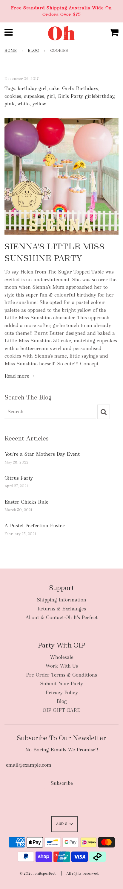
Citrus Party (18, 478)
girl (51, 96)
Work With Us (61, 666)
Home (10, 50)
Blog (33, 50)
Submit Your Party (61, 683)
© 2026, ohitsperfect (37, 873)
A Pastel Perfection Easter (34, 525)
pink (9, 104)
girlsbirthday (99, 96)
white (23, 104)
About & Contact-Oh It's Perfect (61, 617)
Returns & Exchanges (61, 609)
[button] (64, 824)
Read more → (19, 376)
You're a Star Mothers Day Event (42, 454)
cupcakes (34, 96)
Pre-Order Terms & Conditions (61, 675)
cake (54, 88)
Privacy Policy (61, 692)
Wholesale (61, 657)
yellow (39, 104)
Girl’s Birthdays (80, 88)
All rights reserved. (82, 873)
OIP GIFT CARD (62, 710)
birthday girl (32, 88)
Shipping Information (61, 600)
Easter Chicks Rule (26, 502)
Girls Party (70, 96)
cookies (12, 96)
